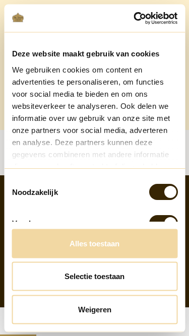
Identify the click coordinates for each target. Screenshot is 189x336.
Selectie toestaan (94, 276)
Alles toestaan (94, 243)
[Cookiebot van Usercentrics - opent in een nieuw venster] (134, 18)
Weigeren (94, 309)
